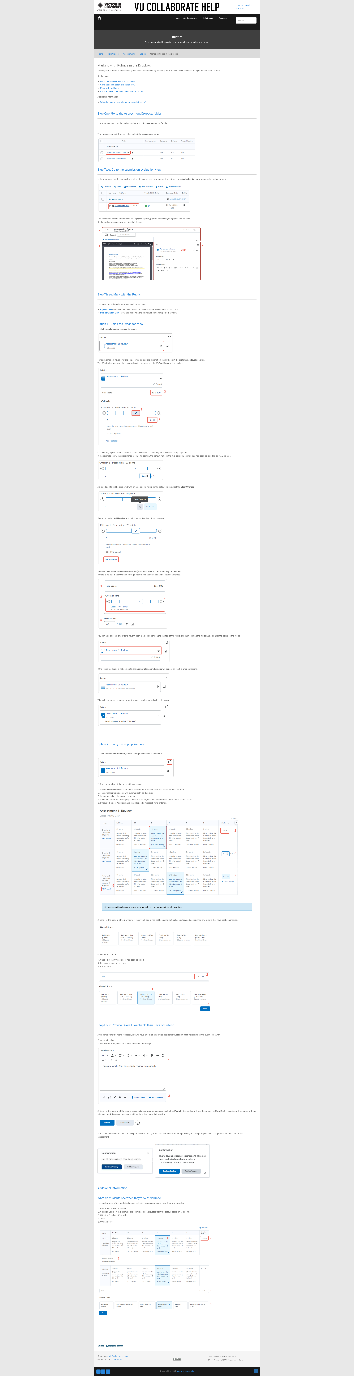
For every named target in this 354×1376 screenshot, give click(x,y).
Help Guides (113, 53)
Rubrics (142, 53)
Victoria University (185, 1370)
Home (100, 53)
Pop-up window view (109, 312)
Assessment (129, 53)
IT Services (117, 1359)
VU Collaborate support (119, 1356)
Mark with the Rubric (109, 88)
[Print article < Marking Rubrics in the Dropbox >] (256, 64)
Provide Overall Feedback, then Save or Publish (121, 91)
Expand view (106, 309)
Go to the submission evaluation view (117, 84)
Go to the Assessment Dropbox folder (117, 81)
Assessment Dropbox (115, 1346)
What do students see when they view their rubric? (123, 102)
